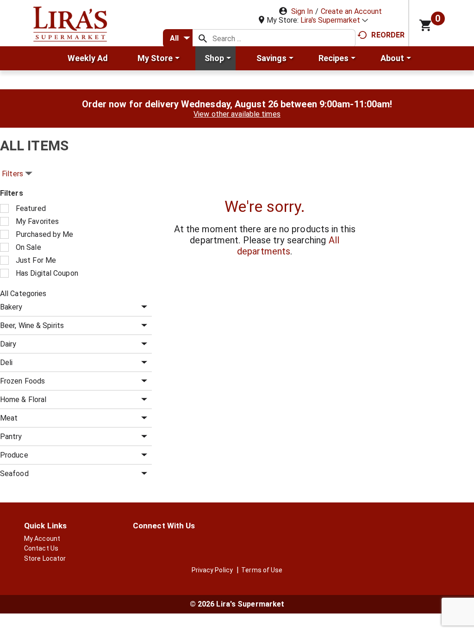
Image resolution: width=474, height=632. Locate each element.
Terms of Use (261, 570)
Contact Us (41, 548)
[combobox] (178, 38)
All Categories (23, 293)
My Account (42, 538)
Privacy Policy (212, 570)
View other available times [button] (237, 114)
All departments (288, 246)
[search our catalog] (203, 38)
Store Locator (45, 558)
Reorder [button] (388, 35)
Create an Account (351, 11)
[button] (334, 20)
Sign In (302, 11)
